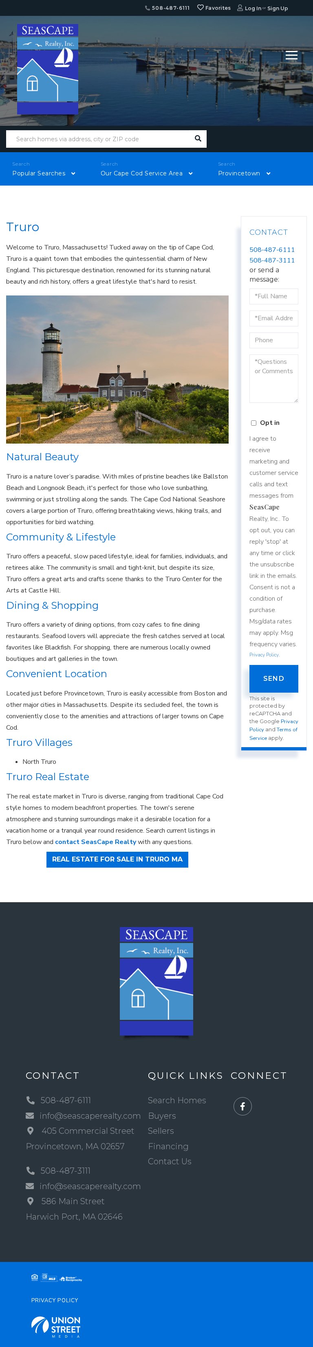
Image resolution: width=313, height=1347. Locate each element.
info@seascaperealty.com (90, 1116)
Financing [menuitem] (168, 1146)
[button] (198, 139)
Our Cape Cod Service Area (142, 173)
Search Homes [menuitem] (177, 1100)
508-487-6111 (170, 8)
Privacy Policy (264, 655)
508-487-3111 (272, 260)
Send (273, 678)
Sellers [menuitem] (161, 1131)
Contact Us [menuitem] (170, 1161)
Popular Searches (38, 173)
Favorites (217, 8)
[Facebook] (242, 1107)
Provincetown (239, 173)
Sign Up (277, 8)
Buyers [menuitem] (162, 1116)
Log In (253, 8)
